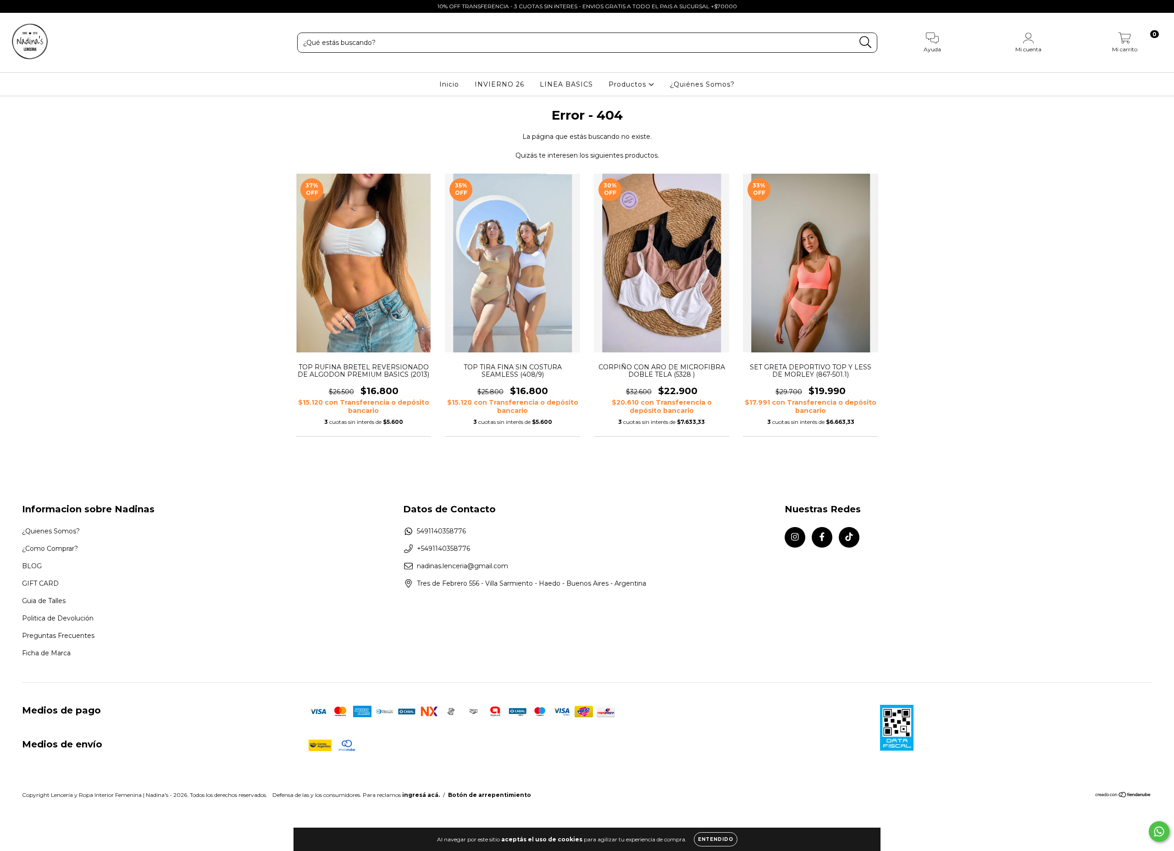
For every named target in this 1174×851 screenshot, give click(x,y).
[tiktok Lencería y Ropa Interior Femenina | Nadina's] (41, 6)
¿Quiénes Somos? (702, 84)
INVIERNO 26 (499, 84)
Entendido (715, 839)
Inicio (449, 84)
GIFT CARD (40, 583)
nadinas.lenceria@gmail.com (462, 566)
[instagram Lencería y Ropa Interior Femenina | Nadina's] (14, 6)
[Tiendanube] (1123, 795)
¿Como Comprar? (50, 548)
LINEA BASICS (566, 84)
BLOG (32, 566)
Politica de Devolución (58, 618)
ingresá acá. (421, 794)
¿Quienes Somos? (51, 531)
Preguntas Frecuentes (58, 635)
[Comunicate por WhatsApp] (1159, 831)
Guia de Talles (44, 601)
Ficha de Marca (46, 653)
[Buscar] (865, 42)
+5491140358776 (443, 548)
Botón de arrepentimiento (489, 794)
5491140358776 (441, 531)
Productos (628, 84)
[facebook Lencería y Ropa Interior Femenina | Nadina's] (27, 6)
